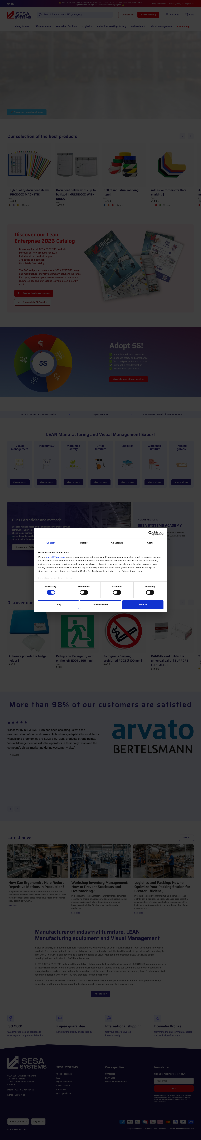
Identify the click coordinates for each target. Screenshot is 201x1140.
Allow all (142, 604)
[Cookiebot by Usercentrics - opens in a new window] (150, 533)
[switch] (84, 592)
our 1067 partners (55, 557)
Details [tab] (84, 542)
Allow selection (100, 604)
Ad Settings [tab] (117, 542)
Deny (58, 604)
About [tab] (150, 542)
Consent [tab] (50, 542)
